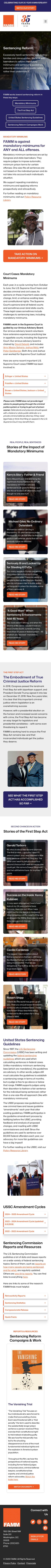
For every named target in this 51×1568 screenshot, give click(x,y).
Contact (21, 1563)
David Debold (22, 344)
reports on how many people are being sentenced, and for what (24, 1267)
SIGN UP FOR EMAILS (37, 1538)
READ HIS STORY (17, 499)
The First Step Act (25, 110)
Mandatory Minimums (25, 103)
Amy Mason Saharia (13, 347)
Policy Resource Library (15, 1150)
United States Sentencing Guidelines (25, 117)
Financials (31, 1563)
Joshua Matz (31, 347)
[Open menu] (45, 21)
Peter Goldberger (12, 350)
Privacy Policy (9, 1563)
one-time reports (23, 1273)
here (25, 1276)
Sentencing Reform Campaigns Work (25, 124)
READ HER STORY (17, 974)
